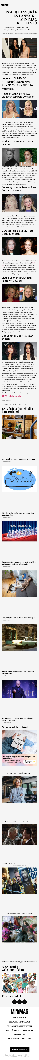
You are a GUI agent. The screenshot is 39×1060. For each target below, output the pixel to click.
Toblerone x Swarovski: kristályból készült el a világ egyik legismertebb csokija (19, 563)
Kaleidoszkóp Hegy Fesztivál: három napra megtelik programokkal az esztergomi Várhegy (19, 962)
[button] (18, 5)
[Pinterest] (19, 1001)
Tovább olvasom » (7, 461)
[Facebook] (14, 1001)
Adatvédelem (12, 1030)
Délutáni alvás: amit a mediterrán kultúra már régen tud (18, 514)
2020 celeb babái (11, 396)
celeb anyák (13, 404)
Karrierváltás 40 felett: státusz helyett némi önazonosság (19, 821)
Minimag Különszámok (19, 1039)
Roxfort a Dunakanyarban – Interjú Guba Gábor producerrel (17, 719)
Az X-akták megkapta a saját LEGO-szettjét (18, 459)
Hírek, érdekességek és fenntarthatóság (18, 30)
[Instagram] (24, 1001)
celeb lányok (21, 404)
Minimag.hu (12, 773)
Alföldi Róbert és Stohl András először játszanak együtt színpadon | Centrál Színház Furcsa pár (19, 864)
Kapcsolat (28, 1030)
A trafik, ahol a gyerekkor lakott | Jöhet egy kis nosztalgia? (18, 672)
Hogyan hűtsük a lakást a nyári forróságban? (19, 618)
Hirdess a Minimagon (19, 1022)
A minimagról (19, 1018)
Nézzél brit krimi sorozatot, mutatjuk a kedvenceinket (19, 913)
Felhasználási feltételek (19, 1026)
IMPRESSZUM (19, 1034)
